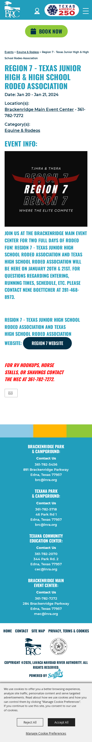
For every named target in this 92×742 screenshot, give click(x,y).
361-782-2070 (46, 554)
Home (7, 630)
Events (9, 52)
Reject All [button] (30, 722)
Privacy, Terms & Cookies (68, 630)
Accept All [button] (61, 722)
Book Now (50, 31)
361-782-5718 (46, 509)
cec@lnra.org (46, 569)
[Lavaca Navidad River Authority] (12, 9)
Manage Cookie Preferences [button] (46, 733)
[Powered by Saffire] (57, 674)
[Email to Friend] (10, 393)
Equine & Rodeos (28, 52)
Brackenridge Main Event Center (39, 109)
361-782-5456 (46, 464)
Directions (37, 10)
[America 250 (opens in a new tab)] (63, 10)
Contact (21, 630)
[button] (46, 189)
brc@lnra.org (46, 480)
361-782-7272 (46, 598)
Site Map (38, 630)
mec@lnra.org (46, 614)
